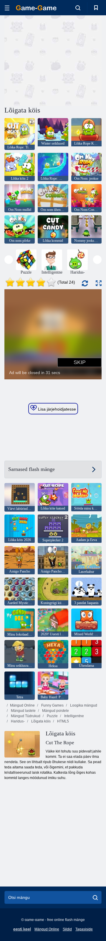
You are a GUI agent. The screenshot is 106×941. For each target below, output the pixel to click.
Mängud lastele (23, 711)
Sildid (67, 929)
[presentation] (8, 259)
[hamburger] (7, 8)
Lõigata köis (40, 721)
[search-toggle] (78, 7)
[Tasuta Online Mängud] (36, 7)
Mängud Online (22, 705)
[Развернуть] (99, 283)
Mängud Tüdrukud (25, 716)
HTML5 (62, 721)
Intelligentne (73, 716)
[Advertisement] (79, 60)
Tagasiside (84, 929)
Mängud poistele (55, 711)
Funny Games (52, 705)
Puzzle (52, 716)
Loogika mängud (83, 705)
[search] (95, 897)
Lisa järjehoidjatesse (56, 409)
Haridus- (17, 721)
